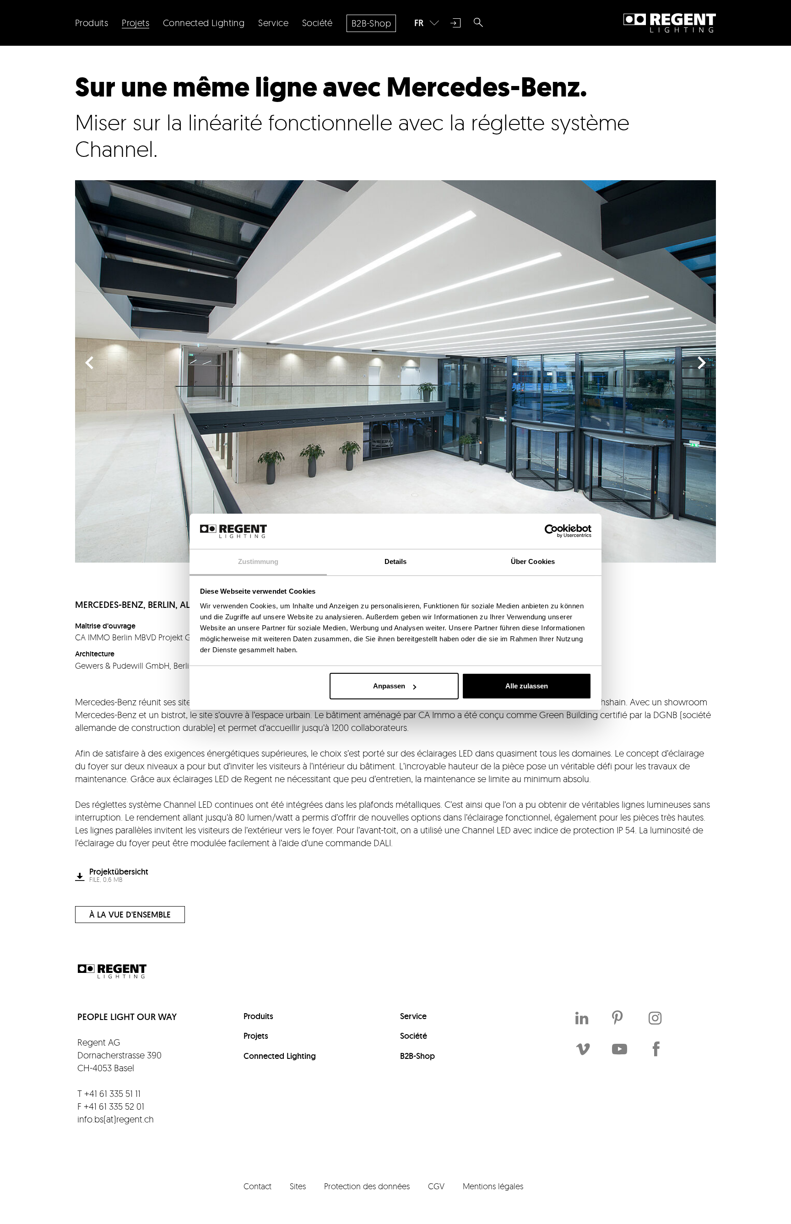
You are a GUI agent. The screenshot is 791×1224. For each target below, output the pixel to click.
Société (413, 1036)
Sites (298, 1186)
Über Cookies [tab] (533, 561)
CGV (436, 1186)
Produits (258, 1016)
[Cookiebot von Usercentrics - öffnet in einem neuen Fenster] (551, 531)
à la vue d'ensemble (130, 914)
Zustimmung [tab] (258, 561)
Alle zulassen (526, 686)
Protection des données (367, 1186)
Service (413, 1016)
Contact (257, 1186)
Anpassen (389, 686)
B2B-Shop (417, 1056)
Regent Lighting (669, 23)
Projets (256, 1036)
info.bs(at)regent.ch (115, 1119)
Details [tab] (396, 561)
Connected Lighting (280, 1056)
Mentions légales (493, 1186)
